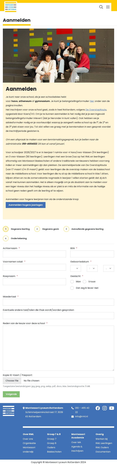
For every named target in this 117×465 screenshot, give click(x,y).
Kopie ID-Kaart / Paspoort (17, 375)
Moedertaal (11, 296)
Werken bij (66, 3)
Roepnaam (10, 276)
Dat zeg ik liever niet (87, 288)
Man (78, 281)
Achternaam (11, 248)
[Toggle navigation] (107, 7)
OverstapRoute (97, 109)
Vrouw (91, 281)
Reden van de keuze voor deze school (25, 323)
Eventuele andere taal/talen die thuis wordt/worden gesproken (38, 310)
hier (92, 101)
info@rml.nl (81, 416)
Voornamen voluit (14, 261)
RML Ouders (52, 3)
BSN (73, 248)
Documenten (80, 3)
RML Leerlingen (37, 3)
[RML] (10, 7)
